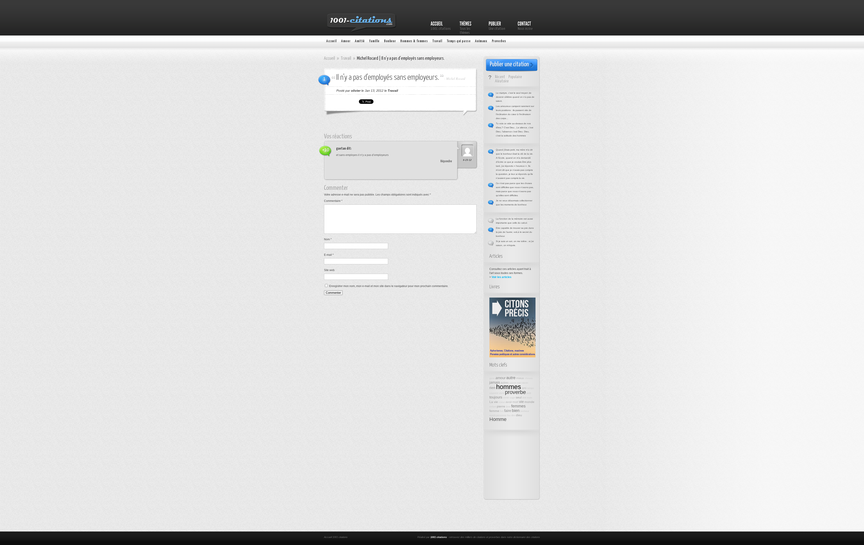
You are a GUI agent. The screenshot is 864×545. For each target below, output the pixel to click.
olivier (355, 90)
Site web (329, 270)
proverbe (515, 392)
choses (529, 378)
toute (529, 397)
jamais (494, 382)
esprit (492, 415)
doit (524, 397)
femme (494, 411)
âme (508, 406)
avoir (509, 402)
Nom (328, 239)
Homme (497, 419)
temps (530, 388)
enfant (492, 406)
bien (516, 410)
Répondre (446, 161)
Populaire (515, 77)
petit (528, 393)
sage (512, 397)
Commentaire (333, 200)
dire (513, 415)
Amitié (360, 41)
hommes (508, 386)
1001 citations (438, 537)
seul (519, 397)
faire (507, 411)
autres (505, 382)
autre (510, 378)
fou (509, 415)
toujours (495, 397)
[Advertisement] (404, 126)
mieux (520, 378)
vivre (501, 393)
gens (492, 378)
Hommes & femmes (414, 41)
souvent (493, 393)
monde (529, 402)
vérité (506, 397)
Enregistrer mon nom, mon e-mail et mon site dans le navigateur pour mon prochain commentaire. (388, 286)
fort (502, 411)
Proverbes (499, 41)
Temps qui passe (458, 41)
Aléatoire (502, 81)
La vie (493, 402)
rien (492, 388)
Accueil (331, 41)
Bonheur (390, 41)
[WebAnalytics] (384, 537)
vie (521, 402)
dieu (519, 415)
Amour (345, 41)
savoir (512, 382)
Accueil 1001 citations (336, 537)
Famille (374, 41)
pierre (501, 406)
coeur (502, 402)
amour (500, 378)
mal (519, 382)
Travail (437, 41)
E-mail (329, 254)
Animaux (481, 41)
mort (515, 402)
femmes (518, 406)
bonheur (524, 411)
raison (524, 382)
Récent (500, 77)
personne (501, 415)
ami (524, 388)
